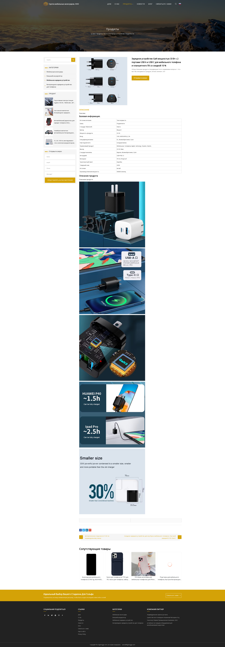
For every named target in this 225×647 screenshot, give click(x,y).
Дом (109, 4)
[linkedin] (48, 615)
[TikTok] (62, 615)
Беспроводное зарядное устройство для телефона (59, 86)
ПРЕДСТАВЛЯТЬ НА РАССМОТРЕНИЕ (60, 180)
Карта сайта (81, 631)
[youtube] (55, 615)
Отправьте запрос (140, 78)
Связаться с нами (163, 4)
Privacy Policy (82, 634)
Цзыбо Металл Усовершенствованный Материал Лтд (163, 617)
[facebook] (45, 615)
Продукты (127, 4)
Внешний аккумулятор (54, 76)
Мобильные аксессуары (55, 72)
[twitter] (52, 615)
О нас (117, 4)
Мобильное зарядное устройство (114, 34)
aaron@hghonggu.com (128, 645)
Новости (141, 4)
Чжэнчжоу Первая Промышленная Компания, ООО (162, 620)
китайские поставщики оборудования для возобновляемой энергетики (159, 624)
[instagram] (59, 615)
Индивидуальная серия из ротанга (157, 614)
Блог (150, 4)
